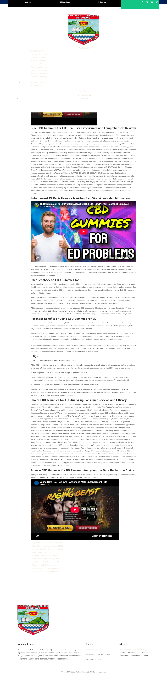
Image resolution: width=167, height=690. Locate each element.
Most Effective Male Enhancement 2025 (47, 546)
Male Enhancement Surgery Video (45, 559)
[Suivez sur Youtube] (152, 2)
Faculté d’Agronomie (39, 54)
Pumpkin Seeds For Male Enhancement (47, 549)
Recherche (84, 92)
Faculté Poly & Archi (39, 73)
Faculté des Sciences (39, 67)
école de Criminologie (39, 77)
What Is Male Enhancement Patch (45, 571)
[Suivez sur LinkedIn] (136, 661)
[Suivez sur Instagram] (157, 2)
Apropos (84, 98)
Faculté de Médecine (39, 64)
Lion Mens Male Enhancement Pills (46, 562)
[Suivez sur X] (147, 2)
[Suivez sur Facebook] (142, 2)
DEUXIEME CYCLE (37, 83)
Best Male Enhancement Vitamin (45, 555)
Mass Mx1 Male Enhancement (44, 565)
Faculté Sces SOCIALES (38, 70)
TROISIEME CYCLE (37, 86)
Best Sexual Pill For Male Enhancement (47, 568)
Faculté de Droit (39, 57)
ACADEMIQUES (84, 48)
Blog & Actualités (84, 95)
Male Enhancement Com (42, 552)
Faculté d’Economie (39, 61)
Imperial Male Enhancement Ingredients (47, 543)
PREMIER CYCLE (37, 51)
